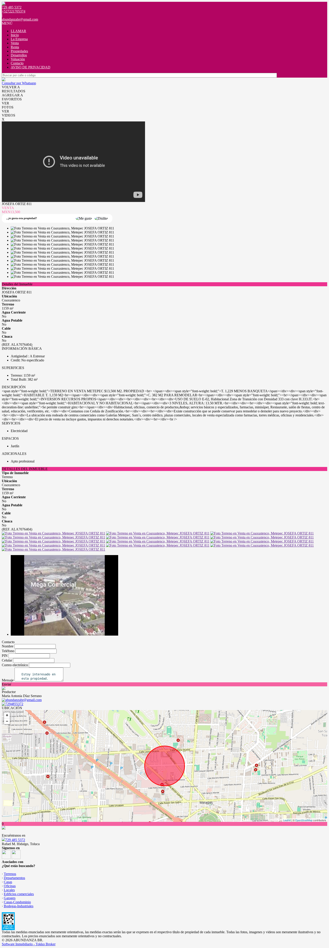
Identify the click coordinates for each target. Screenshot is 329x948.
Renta (15, 47)
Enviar (6, 684)
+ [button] (7, 715)
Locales (9, 890)
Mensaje (8, 680)
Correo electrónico (15, 665)
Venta (15, 43)
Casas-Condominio (17, 902)
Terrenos (10, 874)
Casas (8, 882)
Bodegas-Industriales (18, 906)
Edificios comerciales (19, 894)
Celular (7, 660)
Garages (9, 898)
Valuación (18, 59)
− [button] (7, 721)
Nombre (7, 646)
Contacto (17, 63)
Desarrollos (19, 55)
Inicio (15, 35)
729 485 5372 (15, 840)
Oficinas (10, 886)
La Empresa (19, 39)
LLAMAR (18, 31)
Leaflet (287, 820)
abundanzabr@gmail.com (20, 19)
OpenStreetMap (303, 820)
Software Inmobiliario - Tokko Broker (29, 944)
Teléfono (8, 651)
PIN (5, 655)
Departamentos (14, 878)
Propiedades (19, 51)
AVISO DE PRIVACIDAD (30, 67)
